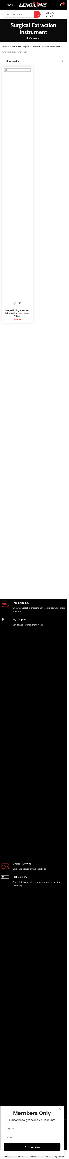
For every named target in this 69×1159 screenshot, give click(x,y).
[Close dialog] (60, 1109)
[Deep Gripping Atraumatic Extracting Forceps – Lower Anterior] (17, 188)
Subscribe (32, 1147)
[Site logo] (33, 4)
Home (5, 46)
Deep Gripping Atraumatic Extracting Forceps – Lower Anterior (17, 313)
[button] (14, 303)
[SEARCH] (37, 14)
